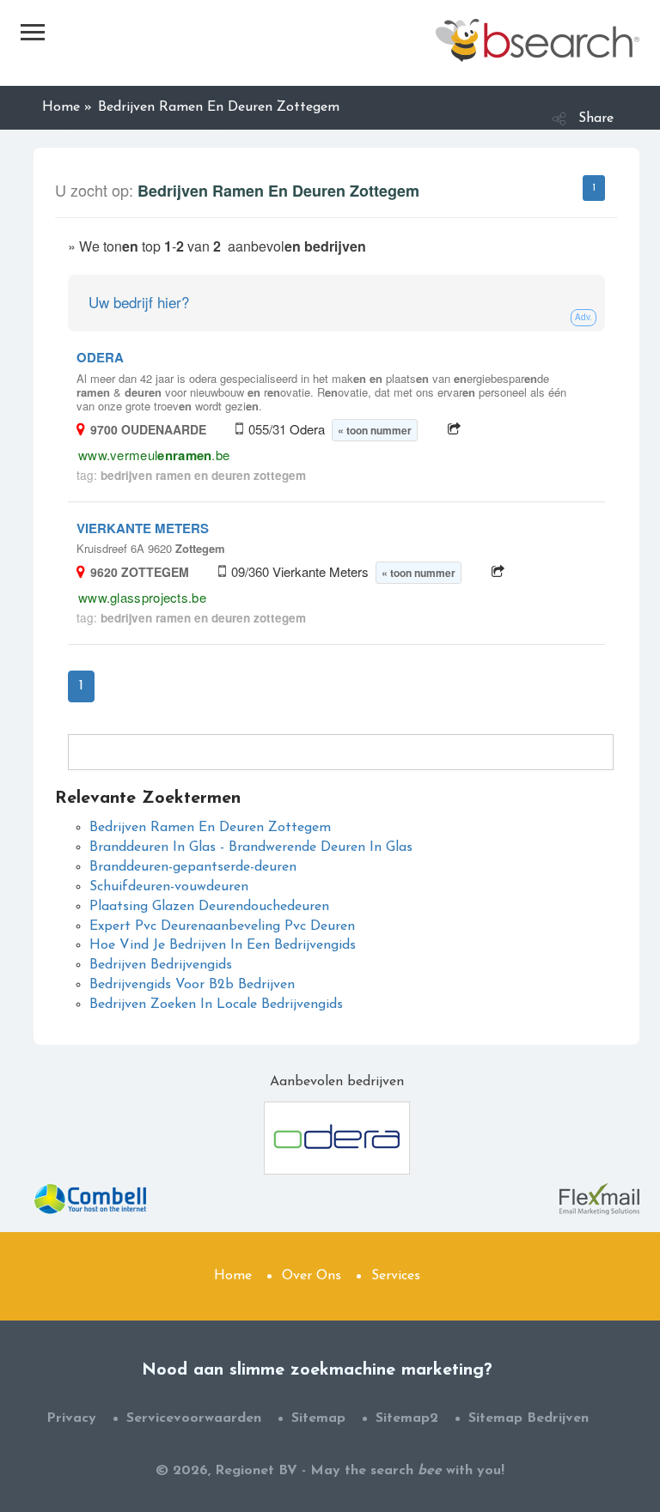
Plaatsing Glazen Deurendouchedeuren (209, 907)
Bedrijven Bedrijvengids (160, 965)
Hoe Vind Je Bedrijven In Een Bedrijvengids (222, 945)
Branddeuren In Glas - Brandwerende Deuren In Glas (250, 847)
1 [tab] (594, 188)
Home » (67, 107)
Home (233, 1276)
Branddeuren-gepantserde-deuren (192, 867)
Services (395, 1276)
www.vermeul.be (153, 455)
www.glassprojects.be (142, 597)
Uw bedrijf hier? (139, 302)
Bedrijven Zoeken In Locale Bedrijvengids (216, 1004)
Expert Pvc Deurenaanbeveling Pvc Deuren (222, 926)
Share (596, 118)
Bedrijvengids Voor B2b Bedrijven (192, 985)
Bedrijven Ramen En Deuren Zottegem (210, 828)
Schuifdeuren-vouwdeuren (168, 887)
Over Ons (311, 1276)
